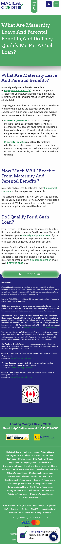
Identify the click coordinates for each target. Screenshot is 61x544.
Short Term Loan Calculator (43, 509)
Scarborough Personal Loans (18, 480)
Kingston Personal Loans (44, 480)
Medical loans (45, 462)
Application (52, 505)
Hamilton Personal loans (23, 469)
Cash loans (11, 459)
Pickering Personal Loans (30, 497)
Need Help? (34, 3)
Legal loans (14, 462)
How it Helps (38, 505)
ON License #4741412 (33, 327)
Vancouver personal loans (19, 483)
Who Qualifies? (24, 505)
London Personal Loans (41, 476)
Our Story (14, 509)
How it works (9, 505)
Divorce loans (24, 459)
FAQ (6, 509)
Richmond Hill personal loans (41, 490)
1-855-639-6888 (48, 428)
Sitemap (13, 512)
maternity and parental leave (35, 235)
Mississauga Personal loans (41, 473)
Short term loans (32, 455)
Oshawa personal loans (18, 487)
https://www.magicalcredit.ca (22, 358)
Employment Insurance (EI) (17, 90)
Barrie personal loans (42, 483)
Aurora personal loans (17, 494)
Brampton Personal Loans (41, 494)
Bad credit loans (13, 452)
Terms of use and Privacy (30, 512)
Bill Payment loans (14, 455)
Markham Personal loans (47, 469)
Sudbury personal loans (16, 490)
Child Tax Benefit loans (43, 459)
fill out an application (40, 260)
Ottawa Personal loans (17, 473)
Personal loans (47, 452)
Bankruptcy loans (31, 452)
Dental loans (48, 455)
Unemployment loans (12, 466)
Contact (25, 509)
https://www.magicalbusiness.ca (23, 368)
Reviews (47, 512)
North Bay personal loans (41, 487)
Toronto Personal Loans (18, 476)
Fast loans (6, 469)
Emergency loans (29, 462)
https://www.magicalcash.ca (21, 377)
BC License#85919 (50, 327)
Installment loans (32, 466)
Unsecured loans (49, 466)
